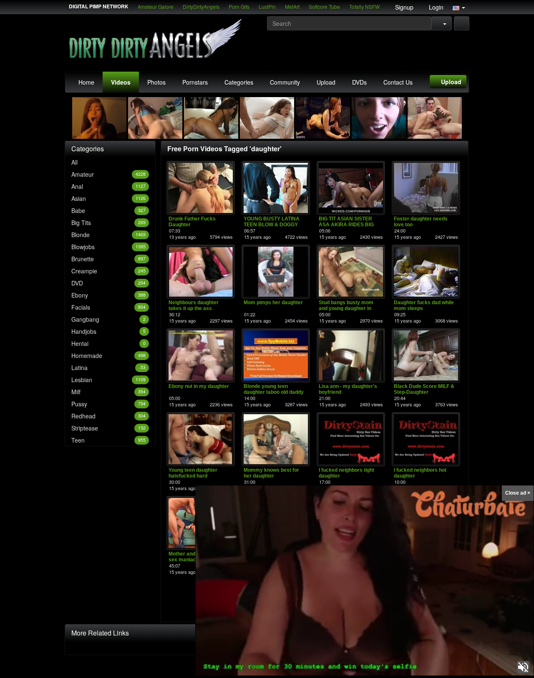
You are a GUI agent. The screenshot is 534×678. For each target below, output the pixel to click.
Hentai (108, 343)
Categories (238, 82)
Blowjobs (108, 247)
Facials (108, 307)
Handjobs (108, 331)
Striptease (108, 428)
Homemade (108, 355)
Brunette (108, 259)
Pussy (108, 404)
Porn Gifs (239, 6)
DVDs (359, 82)
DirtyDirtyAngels (201, 6)
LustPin (267, 6)
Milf (108, 392)
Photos (156, 82)
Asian (108, 198)
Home (86, 82)
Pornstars (195, 82)
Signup (403, 7)
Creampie (108, 271)
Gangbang (108, 319)
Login (435, 7)
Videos (121, 82)
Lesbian (108, 379)
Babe (108, 210)
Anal (108, 186)
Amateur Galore (156, 6)
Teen (108, 440)
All (74, 162)
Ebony (108, 295)
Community (285, 82)
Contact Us (398, 82)
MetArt (292, 6)
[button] (458, 7)
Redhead (108, 416)
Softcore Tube (324, 6)
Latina (108, 367)
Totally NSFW (364, 6)
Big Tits (108, 222)
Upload (326, 82)
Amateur (108, 174)
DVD (108, 283)
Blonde (108, 234)
